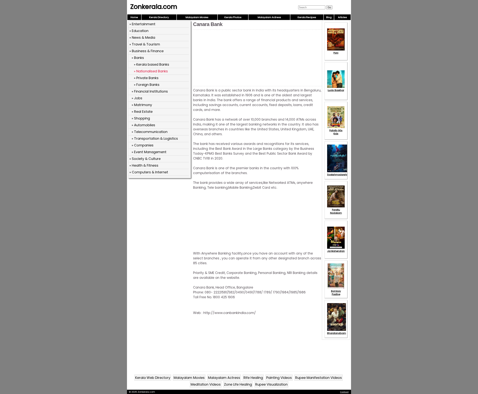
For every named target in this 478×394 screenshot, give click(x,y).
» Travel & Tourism (144, 44)
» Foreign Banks (146, 84)
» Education (138, 30)
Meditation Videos (206, 384)
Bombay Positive (336, 292)
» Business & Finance (146, 51)
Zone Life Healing (238, 384)
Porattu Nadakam (336, 211)
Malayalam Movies (197, 17)
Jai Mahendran (336, 251)
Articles (342, 17)
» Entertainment (142, 24)
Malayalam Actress (269, 17)
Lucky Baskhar (336, 90)
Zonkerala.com (153, 6)
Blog (329, 17)
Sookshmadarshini (338, 174)
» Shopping (141, 118)
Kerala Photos (232, 17)
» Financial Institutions (150, 91)
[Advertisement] (160, 206)
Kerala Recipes (307, 17)
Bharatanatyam (336, 333)
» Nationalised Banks (151, 71)
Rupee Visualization (271, 384)
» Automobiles (143, 125)
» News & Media (142, 37)
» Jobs (137, 98)
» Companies (142, 145)
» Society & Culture (145, 158)
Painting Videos (279, 377)
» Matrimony (142, 104)
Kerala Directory (159, 17)
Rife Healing (253, 377)
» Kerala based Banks (151, 64)
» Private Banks (146, 78)
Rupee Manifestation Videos (318, 377)
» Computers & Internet (148, 172)
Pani (335, 52)
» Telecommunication (149, 131)
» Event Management (149, 152)
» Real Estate (142, 111)
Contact (344, 391)
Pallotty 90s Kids (335, 132)
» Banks (138, 57)
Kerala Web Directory (152, 377)
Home (134, 17)
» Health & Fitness (143, 165)
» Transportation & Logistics (155, 138)
